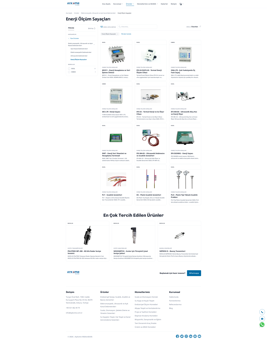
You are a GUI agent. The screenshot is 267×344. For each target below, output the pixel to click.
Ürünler (76, 13)
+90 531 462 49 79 (73, 308)
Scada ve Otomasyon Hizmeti (146, 297)
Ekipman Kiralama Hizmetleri (146, 316)
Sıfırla (90, 28)
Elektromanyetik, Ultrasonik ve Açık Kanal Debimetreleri (98, 13)
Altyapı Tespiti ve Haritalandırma (147, 308)
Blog (171, 308)
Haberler (164, 4)
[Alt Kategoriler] (94, 44)
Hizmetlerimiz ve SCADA (146, 4)
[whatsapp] (262, 327)
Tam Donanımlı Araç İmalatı (145, 323)
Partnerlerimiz (175, 301)
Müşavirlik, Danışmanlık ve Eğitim (148, 319)
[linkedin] (190, 336)
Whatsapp (194, 273)
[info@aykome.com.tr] (262, 319)
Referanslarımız (175, 304)
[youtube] (199, 336)
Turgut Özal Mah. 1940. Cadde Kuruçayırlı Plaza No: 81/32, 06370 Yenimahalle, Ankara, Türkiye (79, 300)
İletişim (174, 4)
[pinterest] (195, 336)
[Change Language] (181, 4)
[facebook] (177, 336)
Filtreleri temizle (126, 34)
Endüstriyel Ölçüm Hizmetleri (146, 304)
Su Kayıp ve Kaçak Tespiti (144, 301)
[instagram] (186, 336)
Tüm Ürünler (74, 38)
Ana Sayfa (106, 4)
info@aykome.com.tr (74, 313)
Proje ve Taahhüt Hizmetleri (146, 312)
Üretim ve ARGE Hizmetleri (145, 327)
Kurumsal (117, 4)
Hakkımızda (173, 297)
